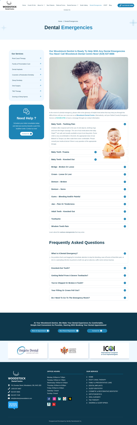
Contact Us (67, 10)
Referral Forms (60, 5)
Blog (110, 5)
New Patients (50, 5)
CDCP (105, 5)
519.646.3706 (60, 118)
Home (24, 5)
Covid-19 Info (32, 5)
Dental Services (71, 5)
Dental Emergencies (96, 5)
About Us (40, 5)
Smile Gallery (84, 5)
